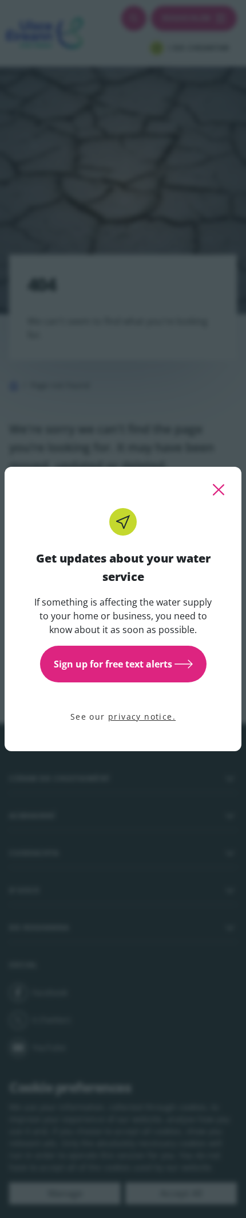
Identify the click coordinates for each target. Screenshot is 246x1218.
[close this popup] (218, 489)
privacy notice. (142, 716)
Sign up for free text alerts (113, 664)
